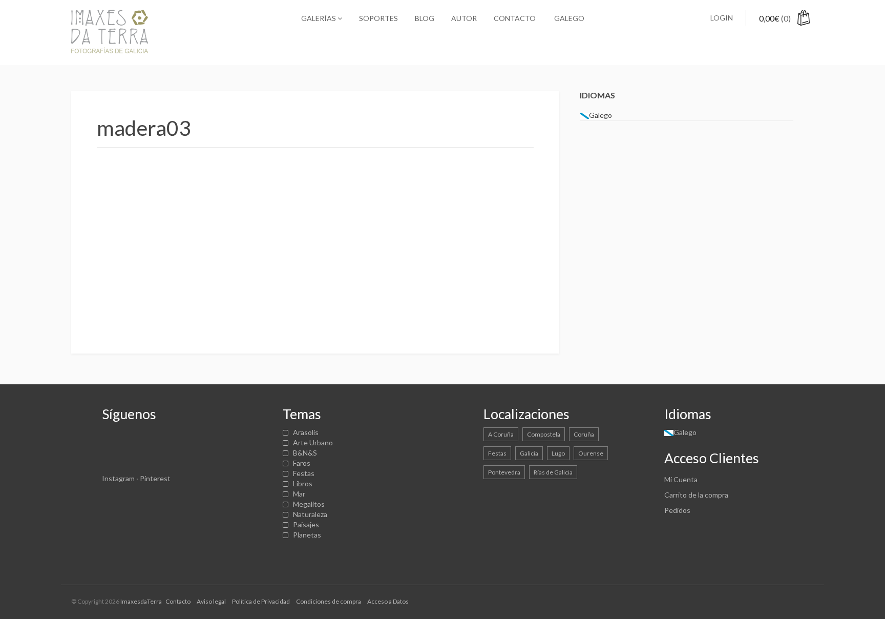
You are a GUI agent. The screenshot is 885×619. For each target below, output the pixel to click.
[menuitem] (568, 18)
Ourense (590, 453)
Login (721, 17)
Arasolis (306, 432)
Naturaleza (310, 514)
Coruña (584, 434)
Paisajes (306, 524)
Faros (301, 463)
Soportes (378, 18)
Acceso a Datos (388, 601)
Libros (302, 483)
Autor (464, 18)
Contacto (515, 18)
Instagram (118, 478)
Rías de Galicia (553, 472)
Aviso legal (211, 601)
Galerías (319, 18)
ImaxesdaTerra (141, 601)
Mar (299, 493)
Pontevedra (504, 472)
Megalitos (309, 504)
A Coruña (501, 434)
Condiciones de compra (328, 601)
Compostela (543, 434)
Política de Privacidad (261, 601)
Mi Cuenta (681, 479)
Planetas (307, 534)
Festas (303, 473)
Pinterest (155, 478)
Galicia (529, 453)
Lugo (558, 453)
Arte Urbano (313, 442)
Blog (424, 18)
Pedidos (677, 510)
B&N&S (305, 452)
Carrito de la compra (696, 494)
